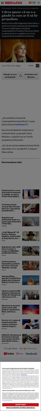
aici (11, 383)
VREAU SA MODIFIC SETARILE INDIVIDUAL (20, 408)
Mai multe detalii (24, 374)
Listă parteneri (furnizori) (7, 400)
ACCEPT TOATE (20, 405)
